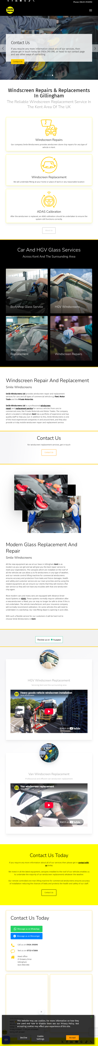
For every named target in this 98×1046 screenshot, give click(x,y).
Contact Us (17, 61)
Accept (72, 1037)
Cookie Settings (40, 1037)
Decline (23, 1037)
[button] (90, 10)
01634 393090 (32, 945)
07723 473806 (32, 950)
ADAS (23, 598)
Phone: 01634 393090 (82, 2)
